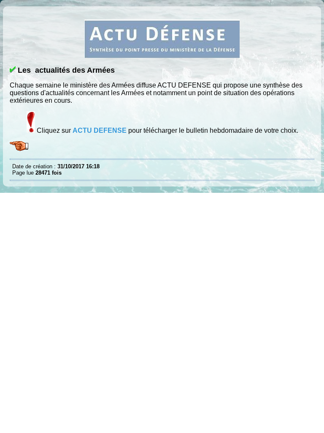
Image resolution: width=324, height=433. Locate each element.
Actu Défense (14, 13)
